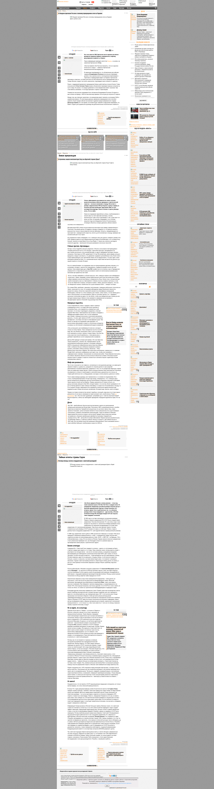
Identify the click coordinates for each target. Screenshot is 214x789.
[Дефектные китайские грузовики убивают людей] (134, 337)
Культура (121, 8)
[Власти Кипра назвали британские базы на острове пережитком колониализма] (116, 314)
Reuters (109, 61)
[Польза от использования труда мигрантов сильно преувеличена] (134, 349)
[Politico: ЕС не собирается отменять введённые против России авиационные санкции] (134, 140)
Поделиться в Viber (59, 74)
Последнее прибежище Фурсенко (133, 5)
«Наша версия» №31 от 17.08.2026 (120, 426)
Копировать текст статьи (59, 81)
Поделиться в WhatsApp (59, 71)
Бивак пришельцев (69, 522)
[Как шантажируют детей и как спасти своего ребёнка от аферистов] (64, 438)
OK (107, 785)
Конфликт (92, 8)
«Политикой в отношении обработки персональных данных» (114, 783)
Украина (78, 8)
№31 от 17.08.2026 (86, 2)
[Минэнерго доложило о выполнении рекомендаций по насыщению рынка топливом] (134, 323)
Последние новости (143, 42)
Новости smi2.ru (62, 453)
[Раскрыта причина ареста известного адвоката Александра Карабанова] (134, 379)
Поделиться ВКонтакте (59, 57)
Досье (143, 11)
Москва (129, 8)
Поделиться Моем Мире (59, 62)
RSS (110, 776)
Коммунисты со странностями (116, 5)
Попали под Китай (69, 219)
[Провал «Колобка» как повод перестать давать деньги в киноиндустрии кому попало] (134, 307)
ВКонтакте (114, 776)
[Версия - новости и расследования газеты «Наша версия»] (68, 4)
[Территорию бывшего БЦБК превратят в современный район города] (134, 233)
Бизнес (108, 8)
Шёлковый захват (152, 4)
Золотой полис (68, 73)
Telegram (112, 776)
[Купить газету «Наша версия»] (81, 2)
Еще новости (143, 100)
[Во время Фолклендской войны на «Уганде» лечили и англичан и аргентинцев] (101, 118)
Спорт (114, 8)
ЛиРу (116, 776)
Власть (85, 8)
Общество (101, 8)
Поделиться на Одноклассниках (59, 68)
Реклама (91, 4)
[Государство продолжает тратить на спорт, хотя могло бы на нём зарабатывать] (101, 439)
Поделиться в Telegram (59, 78)
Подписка (84, 4)
